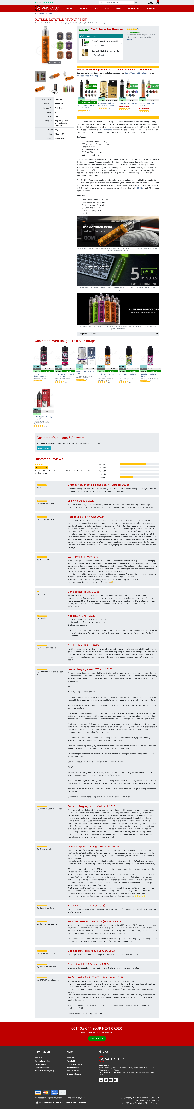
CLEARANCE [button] (151, 8)
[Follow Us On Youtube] (111, 1080)
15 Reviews (141, 29)
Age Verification (73, 1067)
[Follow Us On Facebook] (101, 1080)
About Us (38, 1058)
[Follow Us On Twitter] (106, 1080)
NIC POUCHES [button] (133, 8)
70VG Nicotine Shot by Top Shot (42, 418)
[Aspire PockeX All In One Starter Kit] (85, 43)
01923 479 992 (113, 1070)
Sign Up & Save (97, 1038)
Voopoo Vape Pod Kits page (89, 76)
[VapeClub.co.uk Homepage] (35, 13)
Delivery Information (42, 1061)
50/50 (139, 188)
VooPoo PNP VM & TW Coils (85, 373)
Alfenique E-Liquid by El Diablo (128, 375)
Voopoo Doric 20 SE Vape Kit (147, 104)
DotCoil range (106, 130)
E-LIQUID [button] (68, 8)
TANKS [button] (118, 8)
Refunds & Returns (74, 1074)
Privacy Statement (42, 1064)
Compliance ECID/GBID (87, 334)
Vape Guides (71, 1061)
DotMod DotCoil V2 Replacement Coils (106, 51)
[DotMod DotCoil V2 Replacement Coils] (85, 52)
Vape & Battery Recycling (44, 1071)
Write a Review (42, 467)
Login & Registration (74, 1064)
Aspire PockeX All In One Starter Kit (105, 41)
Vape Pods (43, 13)
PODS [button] (96, 8)
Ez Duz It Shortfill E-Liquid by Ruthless (41, 375)
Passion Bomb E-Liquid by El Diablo (106, 375)
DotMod (52, 13)
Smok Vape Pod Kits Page (136, 73)
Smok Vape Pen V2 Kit (128, 103)
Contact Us (71, 1058)
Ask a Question (43, 448)
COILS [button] (107, 8)
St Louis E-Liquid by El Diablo (149, 375)
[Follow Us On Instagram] (116, 1080)
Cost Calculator (73, 1071)
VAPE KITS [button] (82, 8)
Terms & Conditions (42, 1067)
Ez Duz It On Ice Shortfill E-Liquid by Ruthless (65, 375)
